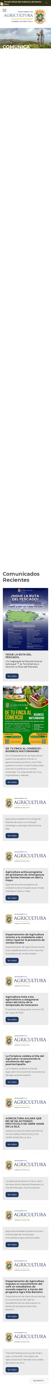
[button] (4, 10)
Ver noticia (12, 676)
